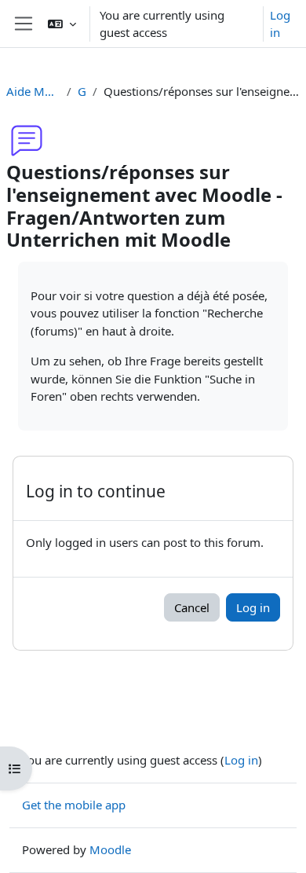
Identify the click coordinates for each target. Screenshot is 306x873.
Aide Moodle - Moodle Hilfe (33, 91)
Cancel (191, 607)
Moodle (110, 849)
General (82, 91)
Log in (280, 24)
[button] (62, 23)
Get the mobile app (74, 804)
